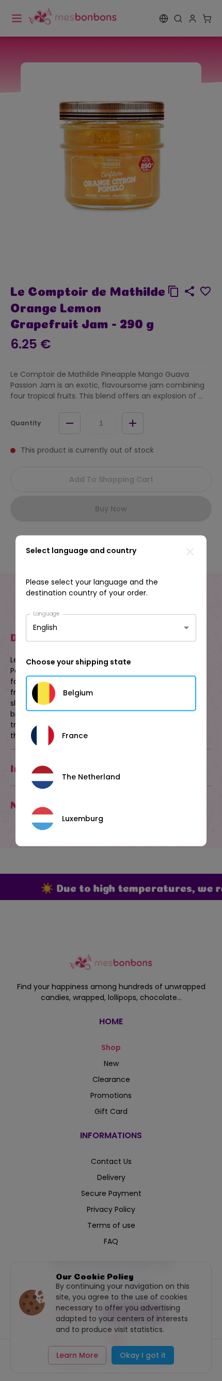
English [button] (45, 627)
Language (46, 613)
